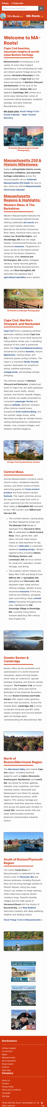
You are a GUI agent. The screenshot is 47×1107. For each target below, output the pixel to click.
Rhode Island (7, 1064)
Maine (4, 1054)
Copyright (6, 1093)
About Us (6, 1080)
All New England (9, 1048)
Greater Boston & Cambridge (16, 659)
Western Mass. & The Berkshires (19, 206)
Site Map (5, 1096)
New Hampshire (9, 1061)
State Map (6, 1070)
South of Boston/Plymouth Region (23, 861)
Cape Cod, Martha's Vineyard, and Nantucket (22, 322)
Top (42, 1106)
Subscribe (18, 3)
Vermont (5, 1067)
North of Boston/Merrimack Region (23, 760)
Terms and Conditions (11, 1090)
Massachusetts (8, 1057)
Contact (5, 1083)
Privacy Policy (8, 1087)
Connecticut (7, 1051)
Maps (6, 3)
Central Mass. (14, 472)
